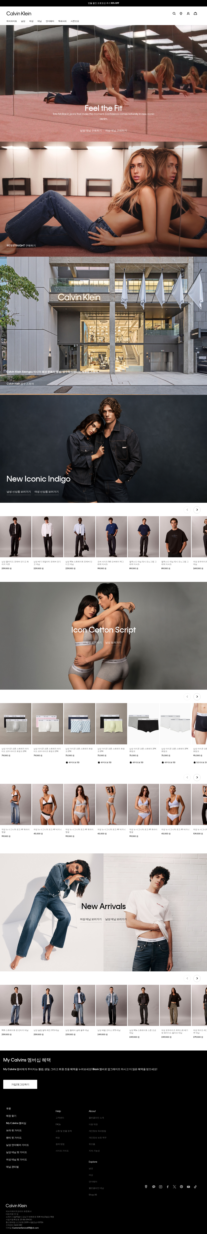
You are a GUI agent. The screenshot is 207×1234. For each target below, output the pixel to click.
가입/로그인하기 (20, 1084)
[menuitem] (183, 13)
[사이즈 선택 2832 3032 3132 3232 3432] (79, 1005)
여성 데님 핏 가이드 (16, 1159)
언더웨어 (93, 1181)
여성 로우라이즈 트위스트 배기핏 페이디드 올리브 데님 (174, 1031)
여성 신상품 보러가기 (46, 491)
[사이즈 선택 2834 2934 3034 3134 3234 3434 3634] (79, 536)
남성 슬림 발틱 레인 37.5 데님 (46, 1029)
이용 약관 (93, 1124)
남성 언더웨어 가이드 (17, 1144)
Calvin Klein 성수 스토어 (20, 383)
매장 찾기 (11, 1115)
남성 (91, 1168)
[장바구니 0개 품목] (195, 13)
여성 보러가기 (94, 642)
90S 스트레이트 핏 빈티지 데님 (15, 1029)
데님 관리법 (12, 1166)
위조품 (92, 1143)
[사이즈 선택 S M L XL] (15, 536)
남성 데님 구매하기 (91, 130)
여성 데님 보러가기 (91, 918)
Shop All (93, 1194)
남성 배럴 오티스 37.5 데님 (109, 1029)
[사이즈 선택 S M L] (15, 804)
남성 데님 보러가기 (116, 918)
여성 (91, 1174)
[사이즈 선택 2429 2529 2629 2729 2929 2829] (175, 1005)
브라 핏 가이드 (14, 1130)
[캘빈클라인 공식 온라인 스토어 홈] (18, 13)
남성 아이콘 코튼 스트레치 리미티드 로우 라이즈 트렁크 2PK (15, 749)
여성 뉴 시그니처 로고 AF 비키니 (48, 829)
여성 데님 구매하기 (116, 130)
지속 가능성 (94, 1150)
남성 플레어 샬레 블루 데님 (77, 1029)
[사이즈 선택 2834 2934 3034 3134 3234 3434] (47, 536)
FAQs (58, 1124)
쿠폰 (8, 1108)
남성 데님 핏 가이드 (16, 1151)
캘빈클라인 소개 (96, 1117)
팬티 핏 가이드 (14, 1137)
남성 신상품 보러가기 (19, 491)
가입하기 (120, 3)
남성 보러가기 (113, 642)
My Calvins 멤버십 (16, 1122)
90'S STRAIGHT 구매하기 (21, 245)
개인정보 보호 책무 (98, 1137)
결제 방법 (60, 1143)
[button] (190, 13)
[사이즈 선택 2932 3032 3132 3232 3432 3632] (47, 1005)
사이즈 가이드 (62, 1150)
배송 (58, 1137)
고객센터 (60, 1117)
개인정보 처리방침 (97, 1130)
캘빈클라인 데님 (96, 1187)
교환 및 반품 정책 (64, 1130)
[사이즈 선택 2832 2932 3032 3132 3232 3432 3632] (15, 1005)
